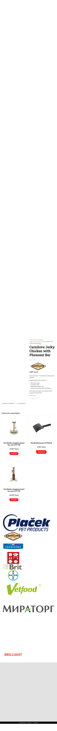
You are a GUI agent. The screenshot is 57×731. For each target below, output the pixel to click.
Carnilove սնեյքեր (41, 341)
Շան (35, 341)
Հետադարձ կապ (6, 710)
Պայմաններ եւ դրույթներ (7, 714)
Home (30, 339)
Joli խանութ (5, 706)
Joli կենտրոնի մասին (7, 708)
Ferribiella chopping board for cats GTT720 (13, 444)
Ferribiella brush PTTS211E (41, 443)
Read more (14, 453)
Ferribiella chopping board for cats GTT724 (13, 490)
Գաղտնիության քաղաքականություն (10, 716)
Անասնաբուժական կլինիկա (8, 704)
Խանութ (35, 339)
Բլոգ (3, 712)
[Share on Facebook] (30, 398)
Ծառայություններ (6, 702)
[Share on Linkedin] (34, 398)
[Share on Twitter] (32, 398)
